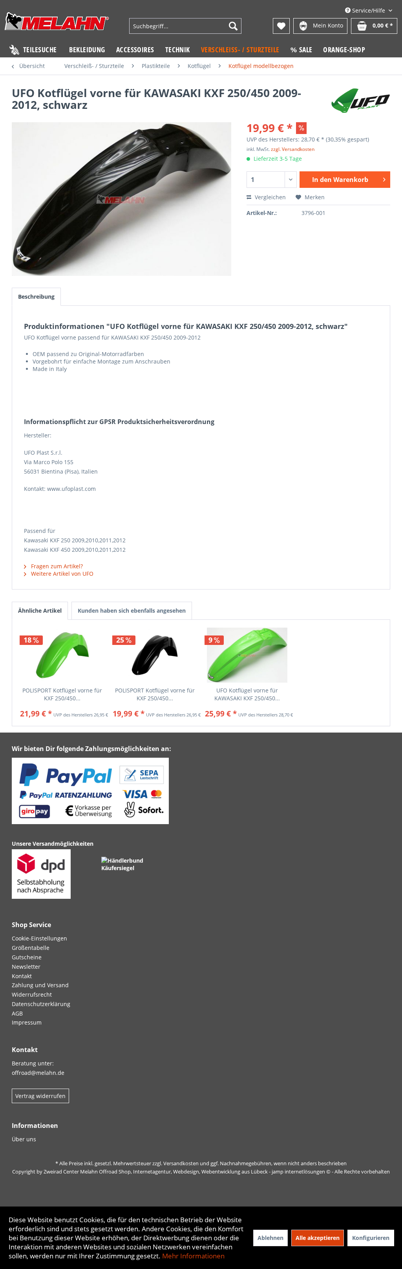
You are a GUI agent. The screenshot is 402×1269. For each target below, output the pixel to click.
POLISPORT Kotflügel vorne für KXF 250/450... (62, 694)
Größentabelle (30, 947)
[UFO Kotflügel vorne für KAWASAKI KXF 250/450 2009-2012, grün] (247, 655)
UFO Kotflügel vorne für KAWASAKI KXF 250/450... (247, 694)
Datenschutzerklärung (41, 1004)
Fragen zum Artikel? (56, 566)
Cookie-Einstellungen (39, 938)
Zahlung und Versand (40, 985)
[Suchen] (233, 26)
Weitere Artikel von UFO (61, 573)
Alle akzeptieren (318, 1237)
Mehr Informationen (193, 1255)
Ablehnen (270, 1237)
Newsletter (26, 966)
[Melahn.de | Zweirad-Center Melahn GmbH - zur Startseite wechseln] (57, 27)
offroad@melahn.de (38, 1072)
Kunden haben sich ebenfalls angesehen (132, 610)
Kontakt (22, 976)
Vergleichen (269, 197)
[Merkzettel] (281, 26)
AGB (17, 1013)
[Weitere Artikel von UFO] (360, 100)
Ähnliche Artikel (40, 610)
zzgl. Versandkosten (292, 149)
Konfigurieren (370, 1237)
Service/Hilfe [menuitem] (369, 10)
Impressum (27, 1022)
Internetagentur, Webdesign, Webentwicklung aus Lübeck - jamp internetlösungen (229, 1171)
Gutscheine (27, 957)
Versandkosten (181, 1163)
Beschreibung (36, 296)
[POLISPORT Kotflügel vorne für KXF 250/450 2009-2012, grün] (62, 655)
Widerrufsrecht (32, 994)
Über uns (24, 1139)
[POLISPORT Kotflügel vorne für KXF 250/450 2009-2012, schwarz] (155, 655)
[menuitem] (185, 26)
